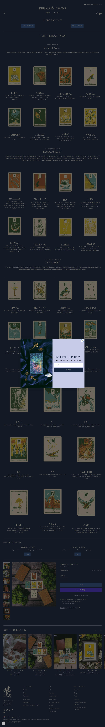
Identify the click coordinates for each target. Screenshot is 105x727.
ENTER (68, 370)
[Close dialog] (82, 340)
